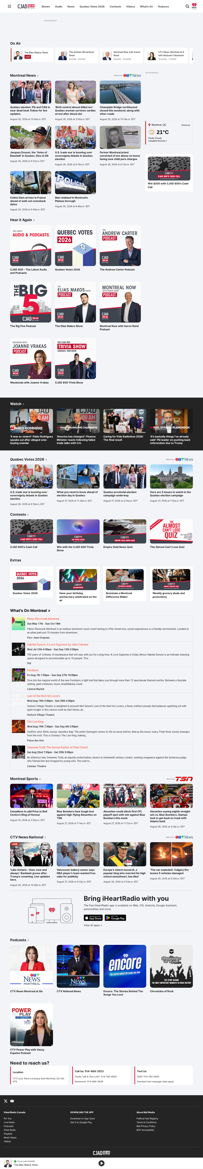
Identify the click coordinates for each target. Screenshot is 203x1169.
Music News (10, 1137)
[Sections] (9, 6)
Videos (130, 6)
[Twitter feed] (6, 1101)
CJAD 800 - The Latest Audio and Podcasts (28, 271)
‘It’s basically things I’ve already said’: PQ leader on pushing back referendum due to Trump (170, 440)
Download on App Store (82, 1118)
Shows (46, 6)
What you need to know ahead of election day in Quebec (77, 493)
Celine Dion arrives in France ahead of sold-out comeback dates (28, 201)
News (71, 6)
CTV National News (70, 991)
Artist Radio (10, 1130)
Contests (115, 6)
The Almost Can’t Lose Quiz (167, 547)
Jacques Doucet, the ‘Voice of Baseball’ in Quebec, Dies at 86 (29, 154)
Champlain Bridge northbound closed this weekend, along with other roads (120, 110)
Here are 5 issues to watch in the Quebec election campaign (170, 493)
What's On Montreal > (30, 610)
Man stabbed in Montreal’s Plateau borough (71, 199)
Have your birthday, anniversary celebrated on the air (78, 597)
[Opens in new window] (169, 169)
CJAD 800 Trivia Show (69, 382)
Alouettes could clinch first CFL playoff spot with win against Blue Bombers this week (124, 815)
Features (163, 6)
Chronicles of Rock (164, 991)
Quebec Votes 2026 (92, 6)
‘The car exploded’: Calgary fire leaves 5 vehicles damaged (169, 871)
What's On (146, 6)
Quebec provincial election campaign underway (120, 493)
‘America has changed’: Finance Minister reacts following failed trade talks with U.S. (76, 440)
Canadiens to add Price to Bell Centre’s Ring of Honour (28, 813)
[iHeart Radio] (194, 6)
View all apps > (106, 925)
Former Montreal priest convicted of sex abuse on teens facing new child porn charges (120, 156)
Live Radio (9, 1122)
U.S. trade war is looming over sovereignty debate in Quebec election (74, 156)
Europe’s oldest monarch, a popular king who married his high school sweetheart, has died (124, 873)
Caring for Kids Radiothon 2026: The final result (123, 438)
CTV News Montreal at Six (26, 991)
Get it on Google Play (81, 1122)
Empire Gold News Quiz (118, 547)
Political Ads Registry (147, 1118)
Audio (58, 6)
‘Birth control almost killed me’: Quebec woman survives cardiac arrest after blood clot (75, 110)
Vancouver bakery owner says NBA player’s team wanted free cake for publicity (76, 873)
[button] (186, 57)
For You (7, 1118)
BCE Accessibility (145, 1130)
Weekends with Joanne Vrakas (29, 382)
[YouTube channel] (12, 1101)
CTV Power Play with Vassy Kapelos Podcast (27, 1051)
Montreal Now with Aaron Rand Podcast (119, 327)
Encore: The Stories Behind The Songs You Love (123, 993)
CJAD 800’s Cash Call (23, 547)
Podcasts (8, 1126)
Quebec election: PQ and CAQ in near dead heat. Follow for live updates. (30, 110)
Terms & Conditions (147, 1122)
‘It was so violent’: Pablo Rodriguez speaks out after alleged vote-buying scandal (31, 440)
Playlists (8, 1133)
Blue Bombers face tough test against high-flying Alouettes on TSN (77, 815)
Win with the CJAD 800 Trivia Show (75, 548)
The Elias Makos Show (69, 326)
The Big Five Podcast (24, 326)
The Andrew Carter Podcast (117, 269)
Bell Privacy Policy (146, 1126)
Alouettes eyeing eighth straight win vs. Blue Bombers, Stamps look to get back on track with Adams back (170, 816)
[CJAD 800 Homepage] (26, 6)
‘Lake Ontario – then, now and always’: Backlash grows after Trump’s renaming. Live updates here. (30, 874)
